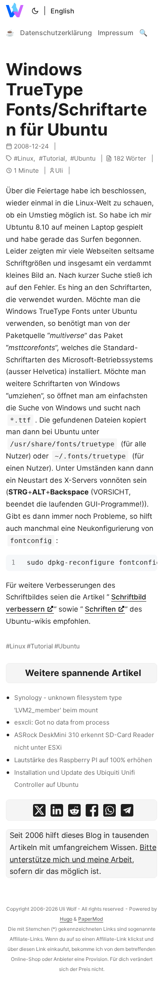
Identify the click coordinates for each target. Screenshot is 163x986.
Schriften (101, 609)
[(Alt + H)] (16, 11)
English (62, 11)
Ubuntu (85, 158)
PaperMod (90, 919)
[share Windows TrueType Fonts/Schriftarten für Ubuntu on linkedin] (57, 812)
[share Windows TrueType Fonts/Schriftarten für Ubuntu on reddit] (74, 812)
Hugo (66, 919)
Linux (25, 158)
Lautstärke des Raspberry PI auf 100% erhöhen (83, 760)
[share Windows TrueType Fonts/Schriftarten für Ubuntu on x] (39, 812)
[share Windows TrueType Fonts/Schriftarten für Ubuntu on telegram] (127, 812)
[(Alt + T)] (35, 11)
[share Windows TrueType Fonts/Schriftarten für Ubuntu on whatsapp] (109, 812)
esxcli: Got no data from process (62, 722)
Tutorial (54, 158)
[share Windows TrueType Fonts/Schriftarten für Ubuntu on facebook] (92, 812)
